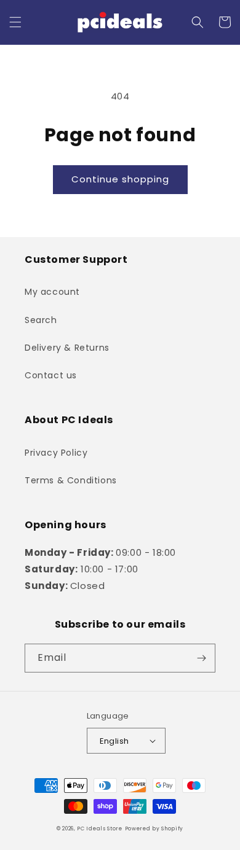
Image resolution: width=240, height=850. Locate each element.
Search (41, 320)
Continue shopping (120, 179)
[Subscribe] (201, 658)
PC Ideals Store (99, 828)
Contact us (51, 375)
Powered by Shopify (154, 828)
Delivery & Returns (67, 347)
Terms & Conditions (71, 480)
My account (52, 292)
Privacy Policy (56, 452)
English (114, 741)
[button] (15, 22)
